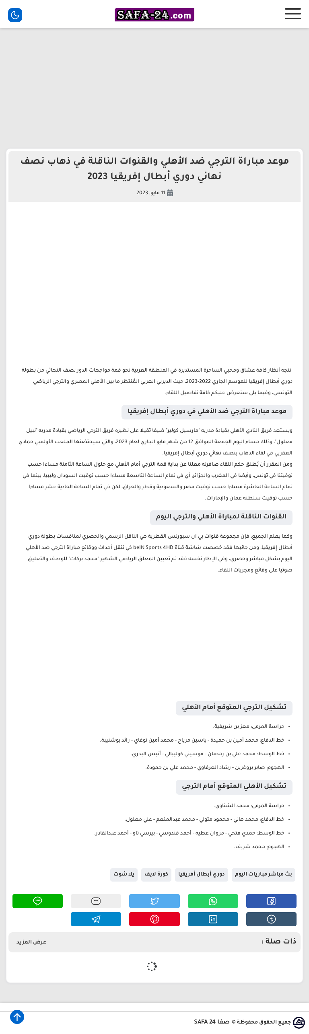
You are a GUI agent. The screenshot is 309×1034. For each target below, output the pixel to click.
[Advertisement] (154, 88)
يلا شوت (123, 875)
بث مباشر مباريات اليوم (263, 875)
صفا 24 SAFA (212, 1023)
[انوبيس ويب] (299, 1023)
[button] (271, 901)
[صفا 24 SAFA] (154, 22)
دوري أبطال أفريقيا (201, 875)
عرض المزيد (31, 943)
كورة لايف (156, 875)
